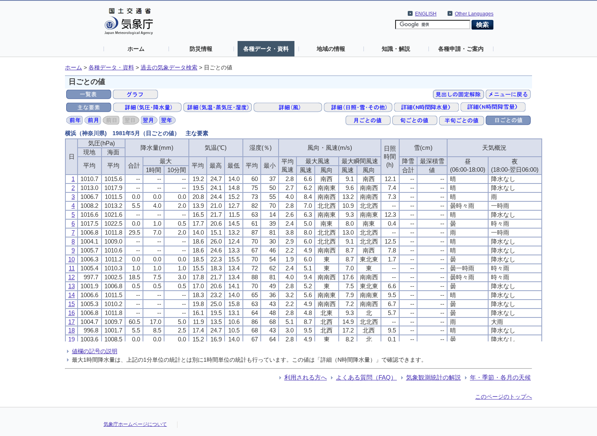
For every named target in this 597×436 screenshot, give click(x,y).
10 (71, 259)
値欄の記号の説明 (94, 351)
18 (71, 330)
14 (71, 294)
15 (71, 303)
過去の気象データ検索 (169, 68)
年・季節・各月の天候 (500, 377)
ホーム (136, 48)
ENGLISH (426, 14)
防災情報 (201, 48)
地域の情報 (331, 48)
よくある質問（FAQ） (366, 377)
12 (71, 277)
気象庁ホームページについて (135, 424)
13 (71, 286)
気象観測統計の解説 (433, 377)
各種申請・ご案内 (461, 48)
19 (71, 339)
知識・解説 (396, 48)
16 (71, 312)
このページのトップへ (503, 396)
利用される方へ (305, 377)
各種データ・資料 (266, 48)
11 (72, 268)
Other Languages (474, 14)
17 (71, 321)
